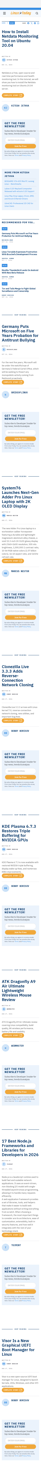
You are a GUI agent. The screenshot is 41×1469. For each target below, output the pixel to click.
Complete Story (11, 95)
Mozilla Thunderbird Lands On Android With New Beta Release (20, 271)
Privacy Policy (26, 155)
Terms (17, 155)
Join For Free (20, 146)
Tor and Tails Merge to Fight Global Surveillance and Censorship (19, 289)
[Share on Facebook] (28, 23)
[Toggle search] (37, 13)
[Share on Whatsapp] (38, 23)
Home (4, 23)
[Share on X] (32, 23)
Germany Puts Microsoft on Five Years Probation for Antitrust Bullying (20, 234)
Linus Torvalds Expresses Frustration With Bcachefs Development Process (19, 253)
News (12, 23)
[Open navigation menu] (4, 13)
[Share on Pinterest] (35, 23)
